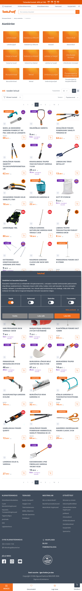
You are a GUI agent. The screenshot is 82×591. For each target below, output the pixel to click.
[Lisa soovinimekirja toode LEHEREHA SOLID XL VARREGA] (4, 457)
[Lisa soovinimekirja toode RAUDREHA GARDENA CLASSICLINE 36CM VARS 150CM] (31, 255)
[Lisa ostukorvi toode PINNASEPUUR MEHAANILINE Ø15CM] (24, 370)
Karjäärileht (72, 6)
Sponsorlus (66, 531)
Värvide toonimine (28, 514)
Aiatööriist (27, 18)
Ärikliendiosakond (69, 520)
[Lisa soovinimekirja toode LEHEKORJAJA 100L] (4, 223)
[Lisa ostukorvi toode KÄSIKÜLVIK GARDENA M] (50, 204)
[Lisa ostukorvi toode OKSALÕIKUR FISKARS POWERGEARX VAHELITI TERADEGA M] (77, 137)
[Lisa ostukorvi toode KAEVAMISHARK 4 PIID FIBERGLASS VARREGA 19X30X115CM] (50, 473)
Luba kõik (67, 316)
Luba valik (41, 316)
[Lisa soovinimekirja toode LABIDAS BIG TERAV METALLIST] (57, 157)
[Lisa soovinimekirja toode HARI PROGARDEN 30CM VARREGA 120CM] (4, 324)
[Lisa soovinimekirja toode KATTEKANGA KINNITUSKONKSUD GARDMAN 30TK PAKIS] (4, 255)
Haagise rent (26, 504)
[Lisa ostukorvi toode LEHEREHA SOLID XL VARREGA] (24, 473)
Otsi (78, 12)
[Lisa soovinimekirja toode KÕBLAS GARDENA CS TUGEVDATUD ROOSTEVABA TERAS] (57, 390)
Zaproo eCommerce (41, 579)
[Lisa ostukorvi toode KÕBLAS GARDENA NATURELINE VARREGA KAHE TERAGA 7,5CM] (50, 236)
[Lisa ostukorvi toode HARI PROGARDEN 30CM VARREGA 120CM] (24, 337)
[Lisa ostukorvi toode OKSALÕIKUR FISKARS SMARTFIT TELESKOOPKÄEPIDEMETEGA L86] (24, 173)
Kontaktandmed (68, 524)
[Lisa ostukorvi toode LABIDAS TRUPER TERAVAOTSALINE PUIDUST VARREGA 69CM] (77, 236)
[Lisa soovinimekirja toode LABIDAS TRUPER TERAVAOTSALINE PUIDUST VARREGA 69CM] (57, 223)
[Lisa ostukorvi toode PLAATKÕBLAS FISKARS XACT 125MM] (77, 337)
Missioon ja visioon (69, 500)
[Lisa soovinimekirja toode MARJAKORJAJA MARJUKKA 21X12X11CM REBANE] (31, 324)
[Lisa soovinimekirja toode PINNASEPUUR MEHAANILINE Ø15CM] (4, 357)
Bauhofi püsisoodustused (51, 504)
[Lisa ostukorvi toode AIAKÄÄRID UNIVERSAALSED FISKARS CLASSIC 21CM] (77, 438)
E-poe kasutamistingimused (9, 505)
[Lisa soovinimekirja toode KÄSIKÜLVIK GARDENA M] (31, 193)
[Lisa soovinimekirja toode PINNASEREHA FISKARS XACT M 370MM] (57, 255)
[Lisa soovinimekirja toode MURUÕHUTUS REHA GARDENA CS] (31, 390)
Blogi (45, 543)
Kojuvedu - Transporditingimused (9, 511)
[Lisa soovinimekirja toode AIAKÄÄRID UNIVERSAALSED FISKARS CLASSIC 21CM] (57, 424)
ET (79, 6)
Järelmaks (5, 519)
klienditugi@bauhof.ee (12, 547)
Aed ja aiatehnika (18, 18)
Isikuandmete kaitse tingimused (69, 508)
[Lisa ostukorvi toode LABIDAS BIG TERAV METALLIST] (77, 173)
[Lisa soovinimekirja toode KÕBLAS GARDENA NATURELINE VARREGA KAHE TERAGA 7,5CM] (31, 223)
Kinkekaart (25, 518)
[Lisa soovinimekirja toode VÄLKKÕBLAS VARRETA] (31, 123)
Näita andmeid (71, 310)
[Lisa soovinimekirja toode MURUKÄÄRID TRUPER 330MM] (57, 357)
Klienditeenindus (43, 6)
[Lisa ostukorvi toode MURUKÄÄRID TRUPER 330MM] (77, 370)
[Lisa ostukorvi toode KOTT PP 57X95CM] (77, 204)
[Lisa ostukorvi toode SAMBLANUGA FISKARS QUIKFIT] (24, 438)
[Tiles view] (74, 91)
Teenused (58, 6)
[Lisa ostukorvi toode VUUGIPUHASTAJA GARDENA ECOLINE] (24, 404)
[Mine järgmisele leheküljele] (58, 105)
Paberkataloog (49, 547)
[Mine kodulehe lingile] (9, 12)
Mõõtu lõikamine (28, 511)
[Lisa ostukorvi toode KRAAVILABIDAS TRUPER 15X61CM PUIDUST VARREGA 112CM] (50, 173)
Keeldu (14, 316)
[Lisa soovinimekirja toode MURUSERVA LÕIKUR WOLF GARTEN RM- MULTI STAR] (31, 357)
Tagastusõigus (7, 516)
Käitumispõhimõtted (69, 504)
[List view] (78, 91)
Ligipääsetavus (7, 526)
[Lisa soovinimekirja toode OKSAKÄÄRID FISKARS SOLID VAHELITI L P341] (4, 193)
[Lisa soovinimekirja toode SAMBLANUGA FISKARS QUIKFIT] (4, 424)
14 (54, 105)
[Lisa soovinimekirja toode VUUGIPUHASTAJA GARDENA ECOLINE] (4, 390)
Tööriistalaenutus (28, 507)
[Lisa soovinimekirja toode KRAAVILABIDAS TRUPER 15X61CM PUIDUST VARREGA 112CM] (31, 157)
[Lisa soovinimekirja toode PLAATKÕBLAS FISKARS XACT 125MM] (57, 324)
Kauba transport (27, 500)
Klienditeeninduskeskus (10, 500)
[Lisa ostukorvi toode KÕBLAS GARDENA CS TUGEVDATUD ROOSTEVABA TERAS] (77, 404)
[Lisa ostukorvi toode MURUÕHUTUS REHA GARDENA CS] (50, 404)
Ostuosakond (67, 517)
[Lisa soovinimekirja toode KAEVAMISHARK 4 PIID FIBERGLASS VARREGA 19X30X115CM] (31, 457)
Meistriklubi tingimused (50, 507)
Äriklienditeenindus (24, 6)
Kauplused (8, 6)
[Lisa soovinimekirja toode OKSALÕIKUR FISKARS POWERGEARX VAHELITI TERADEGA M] (57, 123)
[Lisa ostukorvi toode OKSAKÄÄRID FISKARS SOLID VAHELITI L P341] (24, 204)
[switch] (31, 302)
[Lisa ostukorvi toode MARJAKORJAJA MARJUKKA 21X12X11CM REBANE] (50, 337)
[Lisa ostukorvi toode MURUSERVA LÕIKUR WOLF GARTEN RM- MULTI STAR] (50, 370)
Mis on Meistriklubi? (49, 500)
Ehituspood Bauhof (7, 18)
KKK (3, 523)
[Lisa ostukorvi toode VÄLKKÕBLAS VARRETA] (50, 137)
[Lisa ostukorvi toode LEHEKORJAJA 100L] (24, 236)
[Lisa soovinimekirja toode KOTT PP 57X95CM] (57, 193)
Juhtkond (66, 513)
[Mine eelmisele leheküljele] (24, 105)
